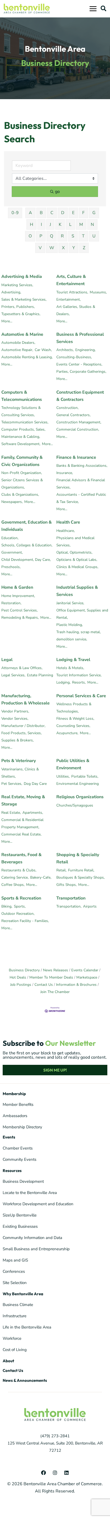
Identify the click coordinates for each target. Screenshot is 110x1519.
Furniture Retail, (81, 870)
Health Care (68, 522)
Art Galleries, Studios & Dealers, (75, 310)
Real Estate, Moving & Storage (23, 800)
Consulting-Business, (74, 357)
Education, (9, 537)
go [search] (57, 192)
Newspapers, (12, 501)
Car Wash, (43, 349)
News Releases (55, 970)
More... (6, 321)
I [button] (41, 224)
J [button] (50, 224)
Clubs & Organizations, (20, 494)
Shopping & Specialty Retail (77, 858)
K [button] (60, 224)
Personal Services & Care (81, 696)
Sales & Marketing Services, (23, 299)
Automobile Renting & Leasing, (27, 357)
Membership (14, 1093)
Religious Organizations (80, 797)
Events (9, 1137)
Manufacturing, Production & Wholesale (25, 699)
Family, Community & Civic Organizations (22, 461)
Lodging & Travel (73, 660)
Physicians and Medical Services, (75, 541)
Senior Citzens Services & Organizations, (22, 483)
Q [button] (51, 236)
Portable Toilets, (84, 776)
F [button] (83, 213)
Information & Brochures (76, 984)
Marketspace (86, 977)
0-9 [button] (15, 213)
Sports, (20, 906)
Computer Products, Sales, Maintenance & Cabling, (23, 433)
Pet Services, (11, 783)
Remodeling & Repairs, (20, 617)
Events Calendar (84, 970)
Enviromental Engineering (77, 783)
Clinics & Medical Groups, (77, 566)
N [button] (92, 224)
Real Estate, (11, 812)
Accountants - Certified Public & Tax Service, (81, 498)
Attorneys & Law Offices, (21, 667)
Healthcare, (65, 530)
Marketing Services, (17, 285)
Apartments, (32, 812)
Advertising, (11, 292)
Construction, (67, 407)
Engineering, (85, 349)
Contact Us (43, 984)
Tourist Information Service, (78, 675)
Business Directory (24, 970)
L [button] (70, 224)
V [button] (40, 248)
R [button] (62, 236)
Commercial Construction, (77, 429)
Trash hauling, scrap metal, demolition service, (78, 635)
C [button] (51, 213)
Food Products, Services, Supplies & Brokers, (21, 736)
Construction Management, (78, 422)
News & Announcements (25, 1380)
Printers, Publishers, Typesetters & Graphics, (20, 310)
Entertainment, (68, 299)
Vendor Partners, (15, 711)
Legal (7, 660)
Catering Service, (15, 877)
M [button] (81, 224)
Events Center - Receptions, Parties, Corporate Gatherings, (81, 368)
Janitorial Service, (70, 603)
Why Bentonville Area (23, 1293)
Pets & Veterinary (18, 761)
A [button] (30, 213)
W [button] (51, 248)
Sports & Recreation (21, 898)
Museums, (98, 292)
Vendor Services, (14, 718)
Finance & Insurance (76, 457)
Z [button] (84, 248)
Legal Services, (13, 675)
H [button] (31, 224)
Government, (12, 552)
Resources (12, 1170)
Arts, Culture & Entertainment (71, 280)
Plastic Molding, (69, 624)
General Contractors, (73, 414)
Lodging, (63, 682)
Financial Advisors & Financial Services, (80, 483)
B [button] (41, 213)
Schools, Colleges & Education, (26, 545)
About (8, 1360)
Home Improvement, (18, 595)
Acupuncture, (67, 733)
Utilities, (63, 776)
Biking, (6, 906)
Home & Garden (17, 587)
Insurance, (64, 472)
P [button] (41, 236)
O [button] (30, 236)
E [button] (73, 213)
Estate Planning (40, 675)
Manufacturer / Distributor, (23, 725)
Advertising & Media (21, 276)
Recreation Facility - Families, (25, 920)
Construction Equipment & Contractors (80, 395)
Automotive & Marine (22, 334)
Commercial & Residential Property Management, (22, 823)
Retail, (61, 870)
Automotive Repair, (17, 349)
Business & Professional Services (80, 338)
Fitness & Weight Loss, (75, 718)
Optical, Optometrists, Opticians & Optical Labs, (76, 556)
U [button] (94, 236)
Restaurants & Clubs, (18, 870)
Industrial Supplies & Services (77, 591)
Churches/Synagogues (74, 805)
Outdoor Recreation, (17, 913)
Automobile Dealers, (18, 342)
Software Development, (20, 443)
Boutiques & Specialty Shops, (80, 877)
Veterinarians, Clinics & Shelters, (20, 773)
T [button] (83, 236)
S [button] (73, 236)
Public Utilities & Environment (72, 764)
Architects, (65, 349)
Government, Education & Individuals (26, 525)
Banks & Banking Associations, (81, 465)
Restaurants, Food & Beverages (21, 858)
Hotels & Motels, (70, 667)
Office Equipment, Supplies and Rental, (82, 614)
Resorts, (79, 682)
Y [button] (73, 248)
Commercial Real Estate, (21, 834)
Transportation (70, 898)
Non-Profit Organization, (21, 472)
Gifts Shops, (66, 884)
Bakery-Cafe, (40, 877)
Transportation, (68, 906)
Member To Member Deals (51, 977)
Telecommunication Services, (24, 422)
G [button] (94, 213)
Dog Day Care (35, 783)
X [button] (63, 248)
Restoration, (11, 603)
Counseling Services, (73, 725)
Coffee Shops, (13, 884)
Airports (90, 906)
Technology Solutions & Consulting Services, (21, 411)
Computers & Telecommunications (21, 395)
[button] (103, 8)
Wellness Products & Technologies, (73, 707)
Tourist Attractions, (72, 292)
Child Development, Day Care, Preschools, (26, 563)
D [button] (62, 213)
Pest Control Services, (19, 610)
